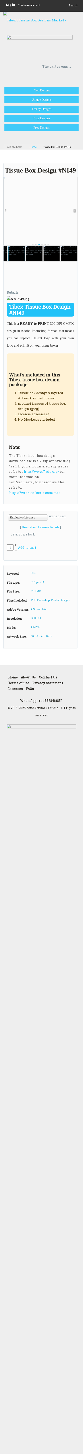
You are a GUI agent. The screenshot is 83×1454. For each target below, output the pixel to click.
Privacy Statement (47, 682)
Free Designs (41, 127)
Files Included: (17, 600)
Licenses (15, 688)
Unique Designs (41, 99)
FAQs (30, 688)
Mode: (11, 628)
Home (33, 146)
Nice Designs (41, 118)
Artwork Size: (17, 636)
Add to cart (27, 547)
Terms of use (18, 682)
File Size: (13, 591)
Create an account (29, 5)
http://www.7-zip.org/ (41, 471)
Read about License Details (40, 527)
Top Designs (41, 90)
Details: (13, 292)
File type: (13, 583)
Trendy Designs (41, 109)
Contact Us (48, 677)
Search (73, 5)
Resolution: (14, 619)
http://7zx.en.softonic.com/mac (34, 492)
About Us (28, 677)
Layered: (13, 573)
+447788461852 (50, 701)
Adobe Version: (18, 609)
